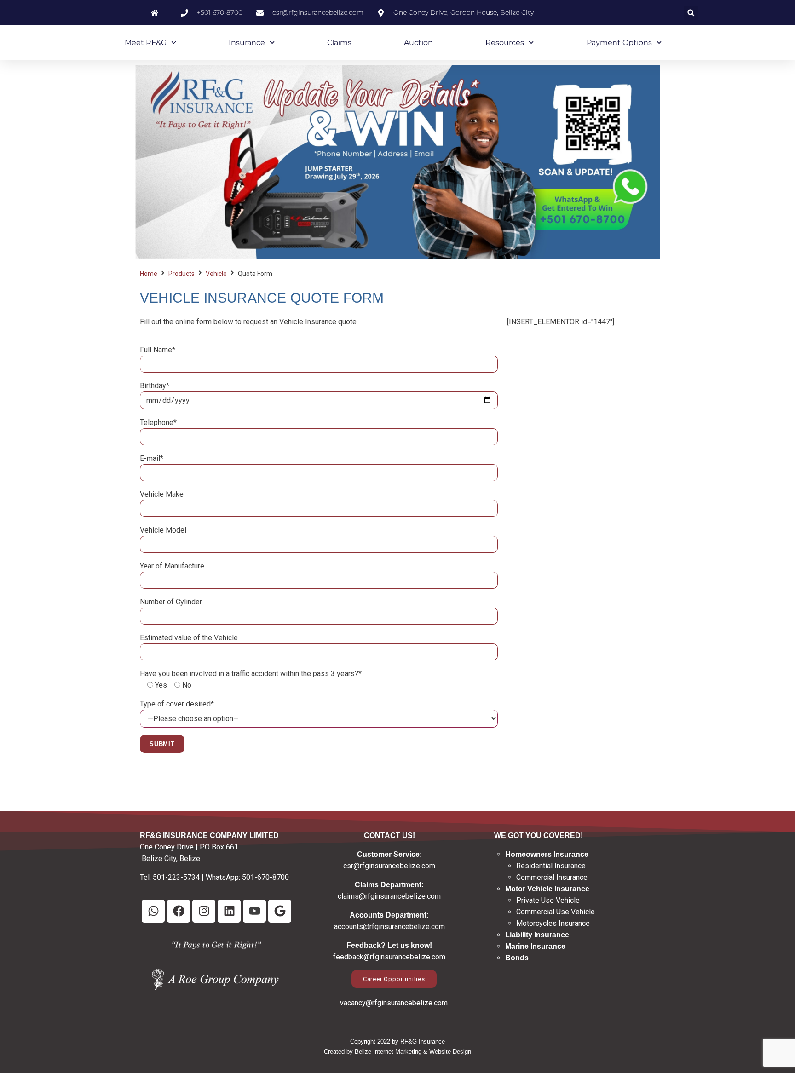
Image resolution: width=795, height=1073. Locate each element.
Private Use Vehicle (548, 900)
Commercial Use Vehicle (555, 911)
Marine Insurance (535, 946)
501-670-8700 (265, 877)
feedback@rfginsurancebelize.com (389, 957)
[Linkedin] (229, 911)
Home (148, 273)
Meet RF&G (146, 42)
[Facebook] (178, 911)
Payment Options (619, 42)
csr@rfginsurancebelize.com (389, 865)
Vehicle (216, 273)
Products (181, 273)
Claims (339, 42)
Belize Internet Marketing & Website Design (413, 1051)
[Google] (279, 911)
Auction (418, 42)
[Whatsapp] (153, 911)
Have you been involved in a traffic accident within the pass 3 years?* (251, 673)
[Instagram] (203, 911)
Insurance (247, 42)
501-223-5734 (176, 877)
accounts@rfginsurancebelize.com (389, 926)
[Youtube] (254, 911)
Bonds (517, 958)
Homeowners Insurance (546, 854)
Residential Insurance (551, 865)
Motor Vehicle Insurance (547, 889)
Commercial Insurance (552, 877)
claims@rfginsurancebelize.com (389, 896)
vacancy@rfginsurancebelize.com (394, 1002)
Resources (504, 42)
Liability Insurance (537, 935)
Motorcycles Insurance (553, 923)
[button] (691, 13)
